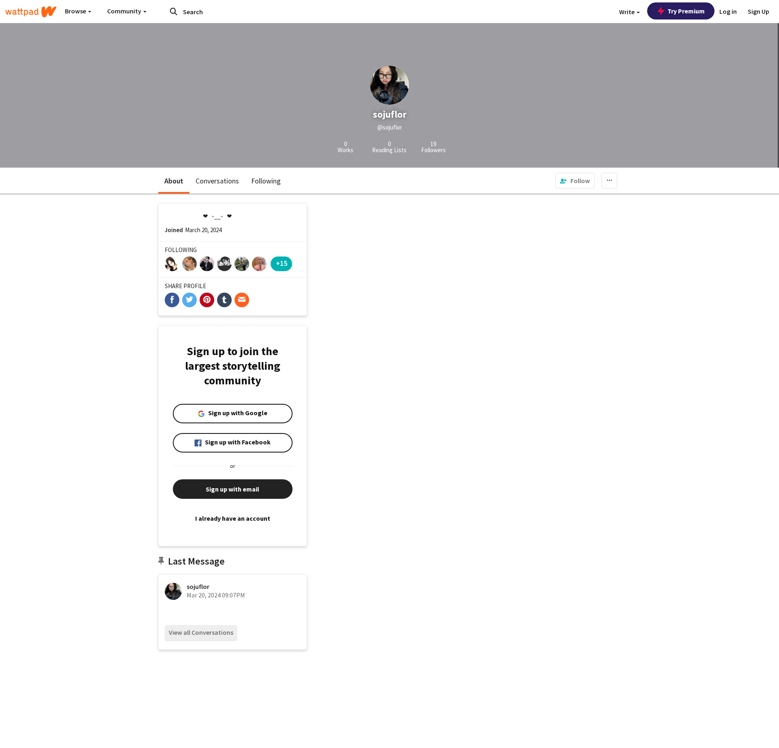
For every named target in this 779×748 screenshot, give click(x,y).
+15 (281, 263)
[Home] (30, 12)
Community (124, 11)
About (173, 180)
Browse (76, 11)
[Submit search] (173, 11)
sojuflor (198, 586)
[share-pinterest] (207, 300)
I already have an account (232, 518)
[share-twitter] (189, 300)
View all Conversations (201, 632)
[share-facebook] (172, 300)
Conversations (217, 180)
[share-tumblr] (224, 300)
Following (266, 180)
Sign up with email (232, 489)
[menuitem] (575, 180)
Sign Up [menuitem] (758, 11)
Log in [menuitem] (728, 11)
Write (627, 12)
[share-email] (242, 300)
